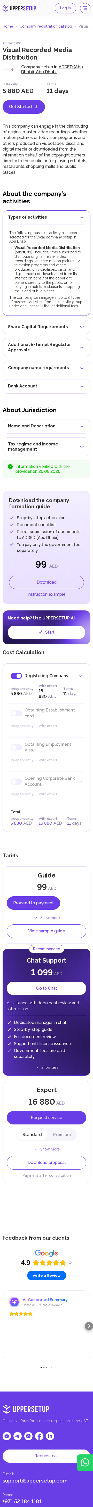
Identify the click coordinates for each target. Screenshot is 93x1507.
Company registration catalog (46, 26)
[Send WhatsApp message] (85, 1462)
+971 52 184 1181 (22, 1501)
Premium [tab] (62, 1134)
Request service (46, 1117)
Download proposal (47, 1162)
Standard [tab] (32, 1134)
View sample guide (46, 931)
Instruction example (46, 594)
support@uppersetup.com (35, 1481)
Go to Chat (46, 988)
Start (50, 632)
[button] (4, 1326)
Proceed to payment (33, 902)
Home (8, 26)
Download (47, 582)
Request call (46, 1455)
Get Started (20, 106)
